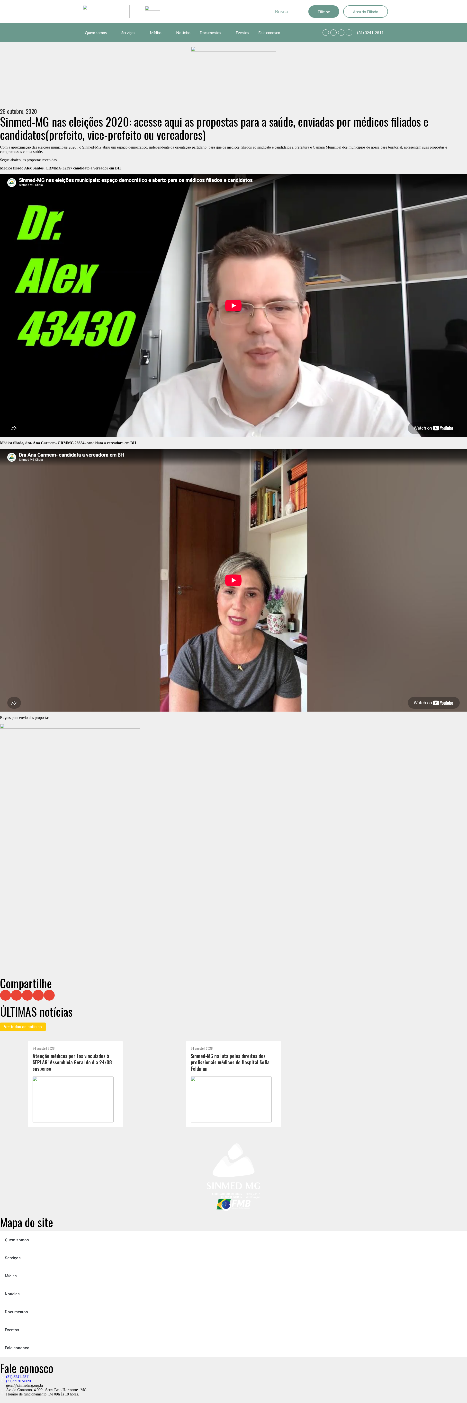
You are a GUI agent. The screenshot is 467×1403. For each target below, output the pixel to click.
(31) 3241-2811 (370, 32)
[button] (5, 995)
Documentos (210, 32)
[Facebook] (333, 32)
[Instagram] (341, 32)
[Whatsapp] (326, 32)
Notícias (183, 32)
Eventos (242, 32)
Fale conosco (269, 32)
